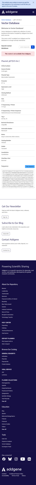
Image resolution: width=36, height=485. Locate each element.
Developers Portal (6, 446)
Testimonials (5, 293)
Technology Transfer (7, 317)
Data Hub (4, 438)
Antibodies (4, 356)
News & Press (5, 312)
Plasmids (4, 359)
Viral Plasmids (5, 398)
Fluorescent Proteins (7, 390)
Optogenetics (5, 393)
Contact (4, 474)
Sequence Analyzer (7, 441)
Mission (4, 288)
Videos (3, 426)
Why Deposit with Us (7, 341)
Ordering (4, 328)
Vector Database (6, 20)
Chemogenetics (6, 383)
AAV (3, 372)
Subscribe (6, 233)
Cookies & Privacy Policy (16, 474)
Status (24, 475)
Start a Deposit (6, 344)
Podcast (4, 418)
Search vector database (6, 47)
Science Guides (6, 424)
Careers (4, 306)
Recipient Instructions (7, 314)
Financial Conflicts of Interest (9, 299)
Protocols (4, 421)
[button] (33, 12)
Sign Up (5, 217)
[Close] (32, 2)
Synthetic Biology (6, 396)
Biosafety (4, 301)
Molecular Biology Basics (8, 416)
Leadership (5, 291)
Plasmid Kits (5, 361)
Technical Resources (7, 330)
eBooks (4, 413)
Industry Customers (7, 309)
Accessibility (5, 475)
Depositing (4, 325)
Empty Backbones (6, 388)
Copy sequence (30, 166)
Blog (3, 411)
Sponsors (4, 296)
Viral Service (5, 333)
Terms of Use (15, 475)
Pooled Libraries (6, 364)
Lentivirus (4, 375)
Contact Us (6, 250)
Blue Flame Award (6, 304)
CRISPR (4, 385)
